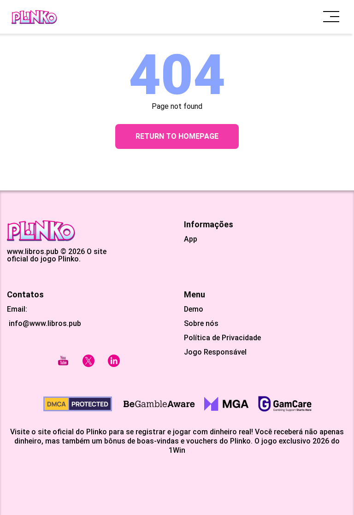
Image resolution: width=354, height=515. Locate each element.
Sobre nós (201, 323)
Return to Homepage (177, 136)
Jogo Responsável (215, 352)
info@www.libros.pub (44, 323)
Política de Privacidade (222, 338)
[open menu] (331, 17)
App (190, 239)
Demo (193, 309)
